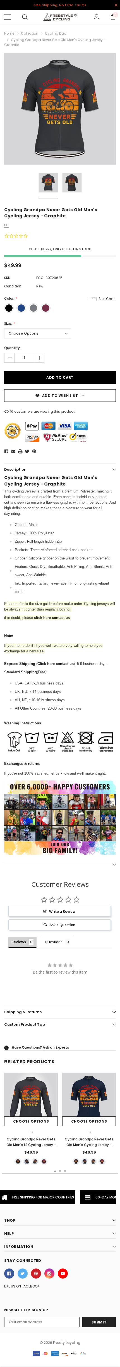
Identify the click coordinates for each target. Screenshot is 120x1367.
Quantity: (12, 347)
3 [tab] (65, 1171)
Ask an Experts (56, 1047)
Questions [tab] (54, 941)
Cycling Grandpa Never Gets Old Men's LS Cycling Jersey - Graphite (31, 1145)
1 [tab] (55, 1171)
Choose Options (31, 1121)
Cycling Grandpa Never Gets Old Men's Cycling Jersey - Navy (89, 1145)
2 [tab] (60, 1171)
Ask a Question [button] (62, 924)
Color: (9, 298)
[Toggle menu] (7, 17)
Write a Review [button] (62, 911)
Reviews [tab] (18, 941)
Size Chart (107, 298)
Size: (8, 323)
